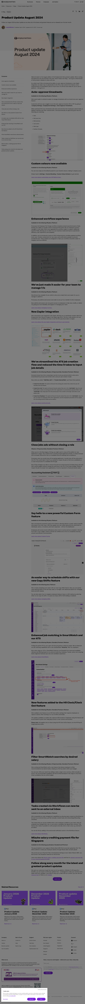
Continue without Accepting (42, 989)
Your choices (5, 999)
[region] (24, 995)
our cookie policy (12, 995)
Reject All (31, 999)
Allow (41, 999)
